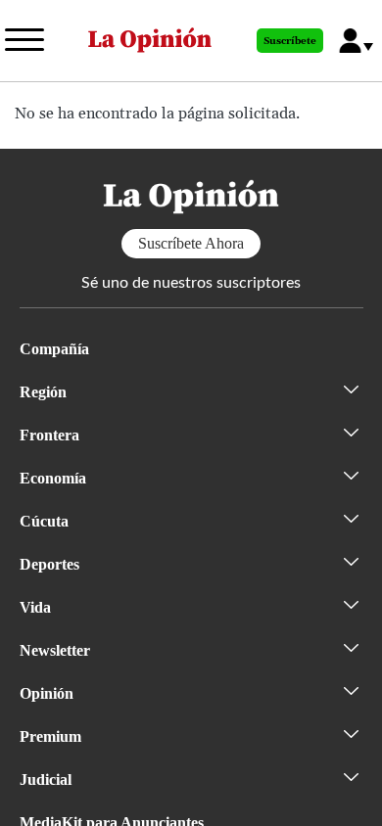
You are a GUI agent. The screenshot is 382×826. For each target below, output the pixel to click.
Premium (50, 736)
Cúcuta (44, 521)
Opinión (46, 693)
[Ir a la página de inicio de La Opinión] (149, 40)
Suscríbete (289, 41)
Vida (35, 607)
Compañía (54, 349)
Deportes (49, 564)
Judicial (46, 779)
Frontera (49, 435)
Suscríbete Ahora (191, 243)
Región (43, 392)
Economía (53, 478)
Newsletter (55, 650)
